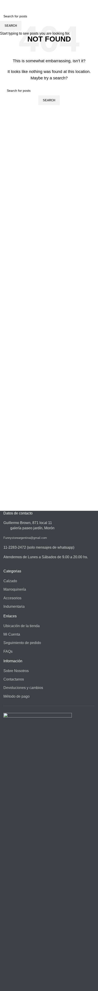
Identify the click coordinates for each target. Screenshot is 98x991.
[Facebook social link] (46, 3)
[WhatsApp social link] (51, 3)
